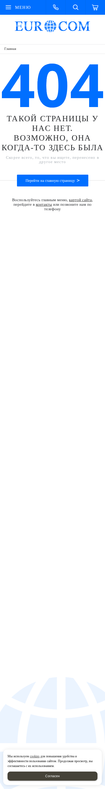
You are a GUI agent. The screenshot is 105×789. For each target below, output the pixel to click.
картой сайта (80, 200)
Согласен (52, 776)
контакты (44, 204)
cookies (35, 756)
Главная (10, 49)
